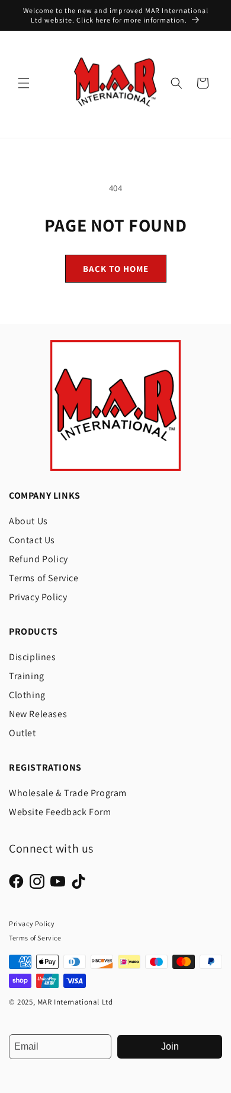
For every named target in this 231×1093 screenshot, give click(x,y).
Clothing (27, 695)
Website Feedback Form (60, 812)
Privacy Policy (38, 597)
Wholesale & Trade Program (68, 793)
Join (170, 1046)
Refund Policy (38, 559)
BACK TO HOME (116, 268)
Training (26, 676)
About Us (28, 521)
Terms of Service (44, 578)
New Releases (38, 714)
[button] (24, 83)
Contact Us (32, 540)
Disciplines (32, 657)
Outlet (22, 733)
